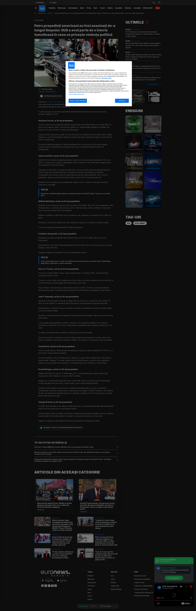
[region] (99, 83)
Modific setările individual (78, 100)
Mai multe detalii (106, 78)
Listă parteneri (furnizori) (76, 94)
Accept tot (122, 100)
